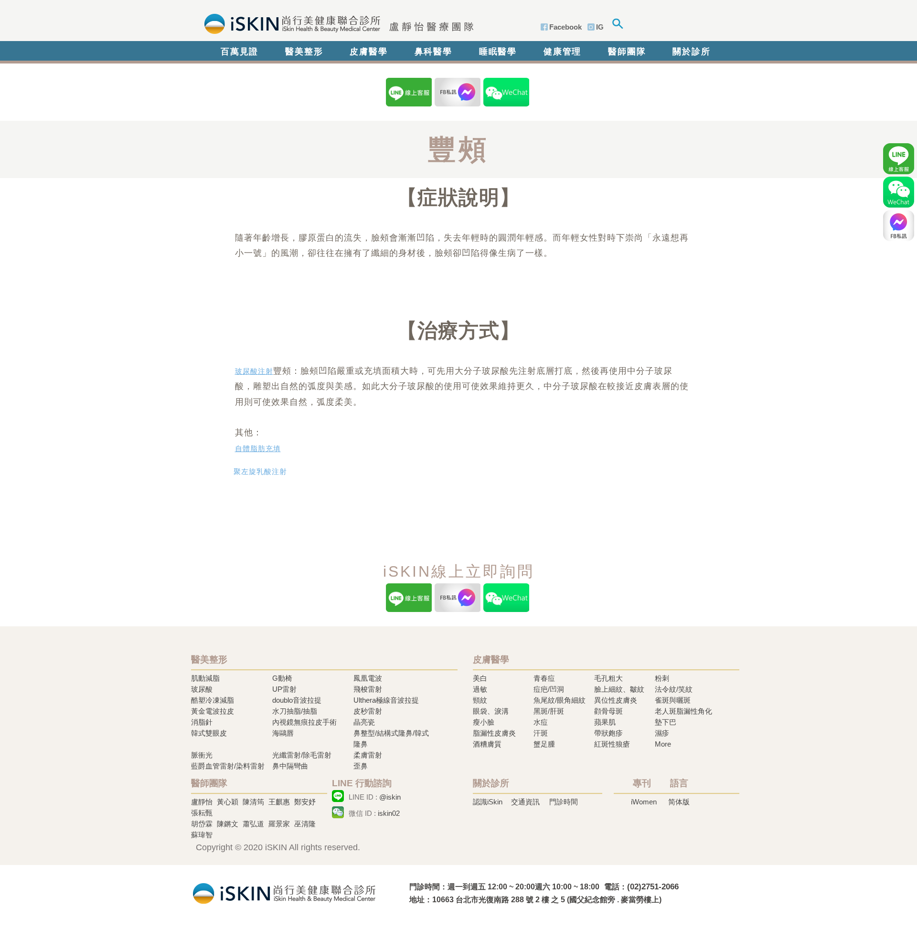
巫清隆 (305, 824)
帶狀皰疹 (608, 733)
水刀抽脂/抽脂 (294, 711)
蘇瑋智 (202, 835)
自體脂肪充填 (258, 449)
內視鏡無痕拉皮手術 (304, 722)
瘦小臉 (483, 722)
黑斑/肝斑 (548, 711)
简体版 (679, 802)
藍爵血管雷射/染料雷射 (228, 766)
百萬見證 (239, 51)
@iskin (390, 797)
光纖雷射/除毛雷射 (301, 755)
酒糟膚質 (487, 744)
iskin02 (389, 813)
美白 (480, 678)
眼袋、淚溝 (491, 711)
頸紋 (480, 700)
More (663, 744)
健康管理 (562, 51)
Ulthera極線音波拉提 (386, 700)
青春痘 (544, 678)
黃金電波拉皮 (212, 711)
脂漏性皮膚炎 (494, 733)
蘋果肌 (605, 722)
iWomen (644, 802)
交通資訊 (525, 802)
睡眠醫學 (498, 51)
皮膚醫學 (368, 51)
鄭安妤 (305, 802)
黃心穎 (227, 802)
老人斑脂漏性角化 (683, 711)
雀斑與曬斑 (673, 700)
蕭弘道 (253, 824)
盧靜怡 (202, 802)
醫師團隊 (627, 51)
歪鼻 (360, 766)
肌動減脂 (205, 678)
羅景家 (279, 824)
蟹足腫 (544, 744)
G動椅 (282, 678)
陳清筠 (253, 802)
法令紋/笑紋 (674, 689)
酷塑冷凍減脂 (212, 700)
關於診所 (691, 51)
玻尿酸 (202, 689)
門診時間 (563, 802)
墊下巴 (665, 722)
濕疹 (662, 733)
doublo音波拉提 (296, 700)
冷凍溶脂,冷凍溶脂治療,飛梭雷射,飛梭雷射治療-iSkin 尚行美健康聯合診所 (284, 892)
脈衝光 (202, 755)
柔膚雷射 (367, 755)
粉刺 (662, 678)
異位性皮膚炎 (615, 700)
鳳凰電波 (367, 678)
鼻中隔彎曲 (290, 766)
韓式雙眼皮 (209, 733)
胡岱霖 (202, 824)
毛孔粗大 (608, 678)
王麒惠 (279, 802)
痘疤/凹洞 (548, 689)
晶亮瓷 (364, 722)
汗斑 (540, 733)
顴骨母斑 (608, 711)
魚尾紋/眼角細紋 (559, 700)
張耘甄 (202, 813)
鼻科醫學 (433, 51)
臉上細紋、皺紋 (619, 689)
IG (600, 27)
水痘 (540, 722)
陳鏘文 (227, 824)
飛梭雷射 (367, 689)
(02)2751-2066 (653, 886)
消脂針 (202, 722)
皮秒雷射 (367, 711)
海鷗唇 (283, 733)
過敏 (480, 689)
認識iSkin (487, 802)
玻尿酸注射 (254, 371)
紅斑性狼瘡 (612, 744)
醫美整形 (304, 51)
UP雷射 (284, 689)
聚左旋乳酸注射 (260, 471)
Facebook (565, 27)
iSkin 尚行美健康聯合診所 (336, 23)
